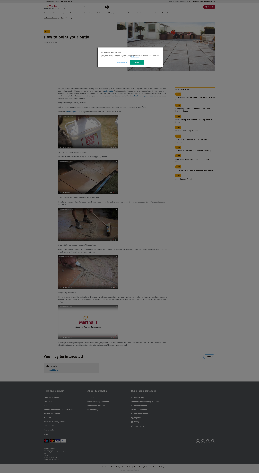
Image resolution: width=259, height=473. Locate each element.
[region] (130, 57)
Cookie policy (135, 57)
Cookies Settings (122, 62)
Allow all (137, 62)
